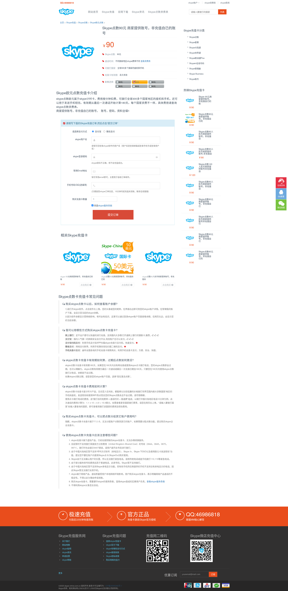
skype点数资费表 (158, 11)
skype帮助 (66, 559)
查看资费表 (145, 61)
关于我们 (66, 541)
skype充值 (108, 11)
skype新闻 (225, 2)
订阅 (213, 574)
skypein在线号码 (196, 63)
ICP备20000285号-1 (113, 585)
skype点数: (110, 54)
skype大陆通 (195, 47)
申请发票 (66, 556)
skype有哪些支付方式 (115, 548)
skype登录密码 (80, 156)
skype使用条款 (112, 552)
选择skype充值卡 (113, 541)
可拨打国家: (110, 67)
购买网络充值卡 (113, 559)
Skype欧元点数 (96, 22)
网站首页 (93, 11)
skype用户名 (81, 139)
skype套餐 (194, 42)
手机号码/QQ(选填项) (77, 184)
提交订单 (113, 215)
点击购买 (85, 284)
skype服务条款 (105, 205)
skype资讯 (138, 11)
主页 (62, 22)
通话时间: (109, 61)
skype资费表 (210, 2)
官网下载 (123, 11)
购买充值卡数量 (79, 198)
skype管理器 (195, 68)
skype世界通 (195, 52)
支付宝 (98, 131)
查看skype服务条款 (156, 481)
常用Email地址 (80, 170)
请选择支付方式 (79, 131)
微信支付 (110, 131)
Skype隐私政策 (112, 556)
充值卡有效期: (111, 74)
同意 (102, 205)
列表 (222, 11)
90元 (121, 82)
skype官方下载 (112, 544)
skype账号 (194, 79)
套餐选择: (109, 81)
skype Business (196, 73)
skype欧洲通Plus (197, 58)
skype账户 (193, 2)
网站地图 (66, 544)
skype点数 (83, 22)
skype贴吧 (66, 548)
